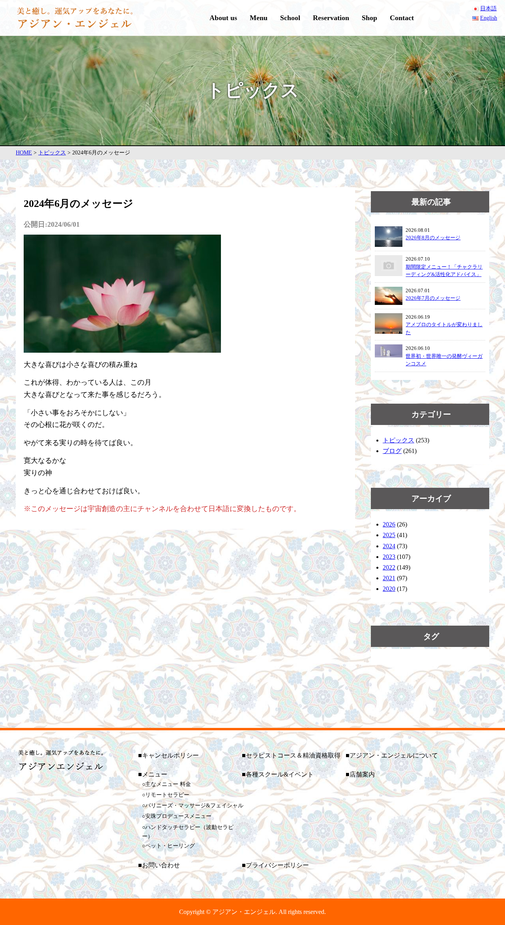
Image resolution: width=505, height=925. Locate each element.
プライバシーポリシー (277, 865)
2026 (389, 524)
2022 (389, 567)
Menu (258, 18)
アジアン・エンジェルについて (394, 755)
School (290, 18)
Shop (369, 18)
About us (223, 18)
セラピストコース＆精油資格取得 (293, 755)
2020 (389, 588)
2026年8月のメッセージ (433, 238)
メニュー (154, 774)
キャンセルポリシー (170, 755)
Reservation (331, 18)
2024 (389, 546)
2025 (389, 535)
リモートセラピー (167, 795)
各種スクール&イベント (280, 774)
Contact (402, 18)
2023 (389, 556)
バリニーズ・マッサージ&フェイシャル (194, 805)
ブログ (392, 450)
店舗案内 (362, 774)
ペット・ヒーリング (170, 846)
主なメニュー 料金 (168, 784)
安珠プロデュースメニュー (178, 816)
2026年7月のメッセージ (433, 298)
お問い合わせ (161, 865)
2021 (389, 578)
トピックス (398, 440)
